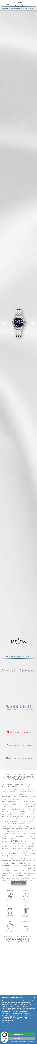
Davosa (18, 8)
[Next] (33, 323)
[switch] (4, 1041)
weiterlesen (18, 883)
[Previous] (3, 323)
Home (6, 8)
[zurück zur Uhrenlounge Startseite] (18, 2)
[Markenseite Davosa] (18, 645)
